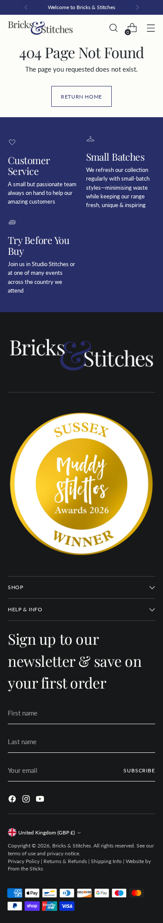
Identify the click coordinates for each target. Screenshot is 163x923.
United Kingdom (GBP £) (46, 832)
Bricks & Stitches (71, 845)
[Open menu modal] (151, 28)
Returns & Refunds (65, 861)
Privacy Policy (24, 861)
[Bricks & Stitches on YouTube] (41, 800)
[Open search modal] (113, 28)
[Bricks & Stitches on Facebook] (13, 800)
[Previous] (26, 7)
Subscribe (139, 770)
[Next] (137, 7)
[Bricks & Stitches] (40, 28)
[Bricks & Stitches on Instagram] (27, 800)
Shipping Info (106, 861)
